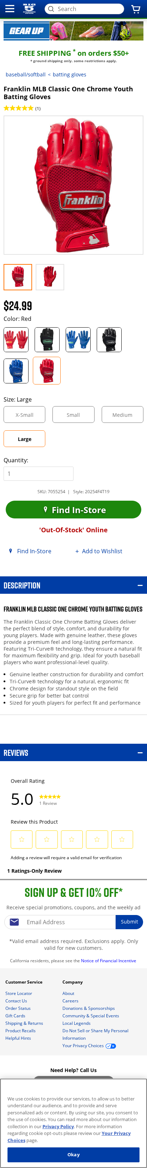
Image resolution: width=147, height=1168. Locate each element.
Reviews (16, 752)
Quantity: (16, 460)
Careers (71, 1001)
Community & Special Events (91, 1016)
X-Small (30, 417)
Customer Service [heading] (24, 982)
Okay (73, 1154)
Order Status (18, 1008)
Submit (129, 921)
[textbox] (73, 922)
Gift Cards (15, 1016)
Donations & (88, 1008)
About (68, 993)
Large (31, 441)
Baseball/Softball (26, 74)
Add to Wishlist (102, 551)
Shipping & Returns (24, 1023)
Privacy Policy (58, 1126)
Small (79, 417)
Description (22, 585)
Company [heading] (73, 982)
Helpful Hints (18, 1038)
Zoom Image (28, 126)
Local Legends (77, 1023)
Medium (127, 417)
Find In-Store (78, 510)
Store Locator (19, 993)
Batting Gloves (69, 74)
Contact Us (16, 1001)
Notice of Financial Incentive (109, 961)
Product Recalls (21, 1031)
